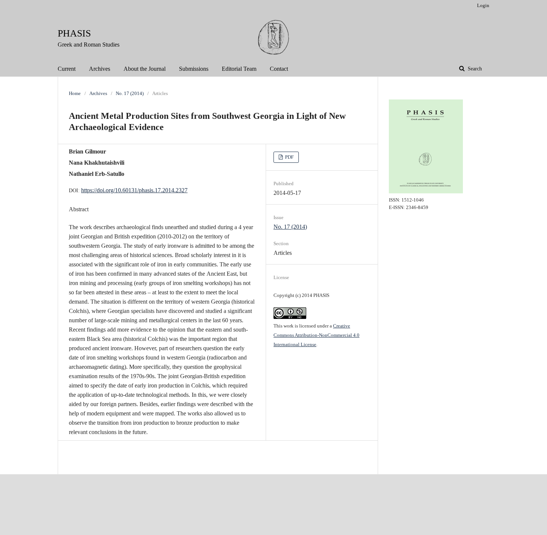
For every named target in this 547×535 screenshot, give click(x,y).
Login (483, 5)
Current (67, 69)
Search (474, 69)
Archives (99, 69)
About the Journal (145, 69)
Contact (279, 69)
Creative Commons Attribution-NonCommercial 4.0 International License (316, 335)
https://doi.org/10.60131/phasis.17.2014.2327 (134, 190)
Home (75, 93)
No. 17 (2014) (130, 93)
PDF (289, 157)
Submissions (193, 69)
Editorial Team (239, 69)
